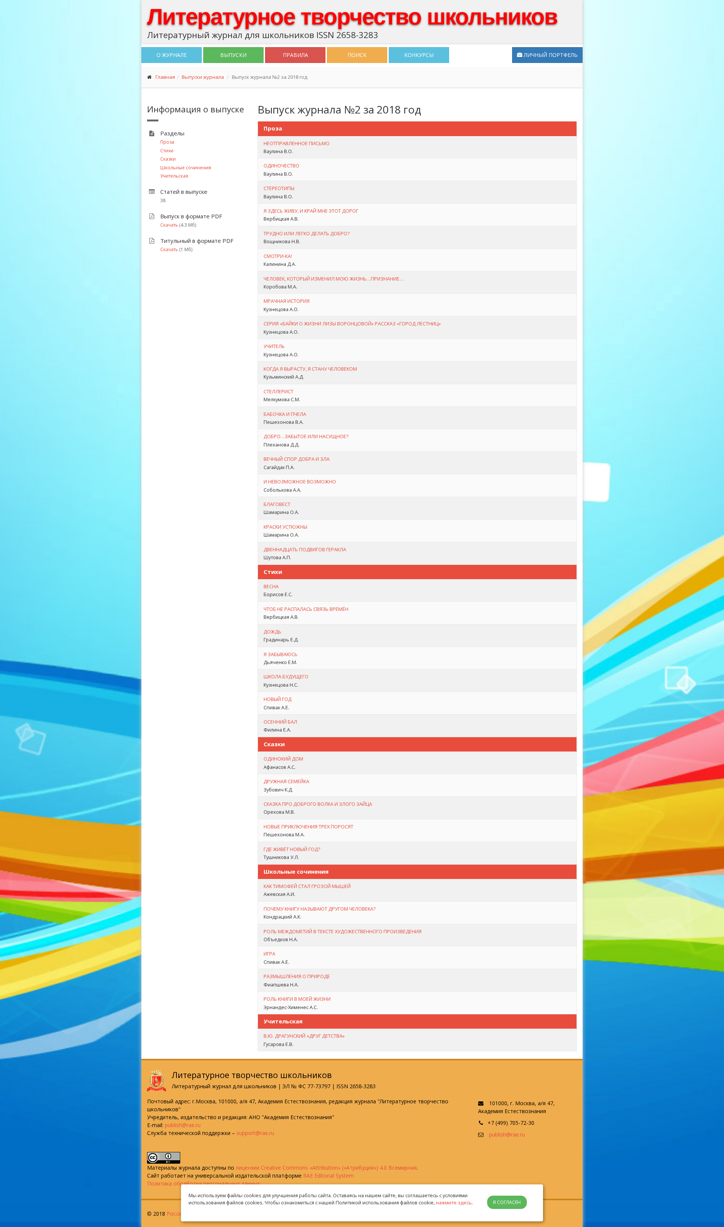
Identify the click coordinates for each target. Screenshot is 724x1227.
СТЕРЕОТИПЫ (279, 188)
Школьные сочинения (185, 167)
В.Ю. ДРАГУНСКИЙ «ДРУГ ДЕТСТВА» (304, 1035)
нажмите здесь (454, 1202)
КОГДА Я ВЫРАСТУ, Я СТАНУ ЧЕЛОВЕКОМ (310, 368)
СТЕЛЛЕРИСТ (278, 391)
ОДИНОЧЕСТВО (281, 165)
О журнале (171, 54)
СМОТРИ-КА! (278, 256)
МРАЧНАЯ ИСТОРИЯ (287, 301)
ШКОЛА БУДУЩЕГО (286, 676)
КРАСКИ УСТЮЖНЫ (285, 526)
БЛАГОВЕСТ (277, 504)
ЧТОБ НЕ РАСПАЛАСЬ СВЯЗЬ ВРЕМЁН (306, 609)
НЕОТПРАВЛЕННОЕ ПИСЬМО (297, 143)
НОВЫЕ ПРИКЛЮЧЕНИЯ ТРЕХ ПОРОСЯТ (308, 826)
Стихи (166, 150)
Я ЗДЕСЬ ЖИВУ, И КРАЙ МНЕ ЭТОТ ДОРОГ (311, 210)
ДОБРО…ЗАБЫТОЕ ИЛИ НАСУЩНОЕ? (306, 436)
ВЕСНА (271, 586)
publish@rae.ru (183, 1125)
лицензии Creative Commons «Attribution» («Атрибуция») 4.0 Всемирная (326, 1167)
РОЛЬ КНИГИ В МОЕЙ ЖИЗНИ (297, 998)
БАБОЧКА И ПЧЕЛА (285, 414)
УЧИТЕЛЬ (274, 346)
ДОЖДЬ (272, 631)
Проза (167, 142)
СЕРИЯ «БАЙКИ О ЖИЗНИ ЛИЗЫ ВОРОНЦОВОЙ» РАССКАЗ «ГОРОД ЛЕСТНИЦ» (352, 323)
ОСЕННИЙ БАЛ (280, 721)
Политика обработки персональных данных (203, 1183)
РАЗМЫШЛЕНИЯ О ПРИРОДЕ (297, 976)
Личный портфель (550, 54)
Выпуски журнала (203, 77)
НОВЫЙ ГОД (277, 699)
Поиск (357, 54)
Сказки (168, 159)
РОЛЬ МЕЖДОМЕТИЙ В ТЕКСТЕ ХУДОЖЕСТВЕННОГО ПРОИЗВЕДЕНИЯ (343, 931)
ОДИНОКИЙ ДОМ (283, 758)
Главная (165, 77)
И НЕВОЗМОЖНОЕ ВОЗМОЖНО (300, 481)
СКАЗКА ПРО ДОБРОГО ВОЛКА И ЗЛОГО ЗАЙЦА (318, 804)
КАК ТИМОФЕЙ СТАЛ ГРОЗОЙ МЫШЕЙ (307, 886)
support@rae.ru (255, 1133)
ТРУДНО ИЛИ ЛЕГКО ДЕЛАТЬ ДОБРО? (307, 233)
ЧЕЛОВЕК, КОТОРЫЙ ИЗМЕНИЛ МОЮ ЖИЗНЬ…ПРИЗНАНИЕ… (333, 278)
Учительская (174, 176)
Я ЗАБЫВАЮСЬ (281, 654)
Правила (295, 54)
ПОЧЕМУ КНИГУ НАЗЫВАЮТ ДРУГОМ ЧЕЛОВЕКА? (320, 908)
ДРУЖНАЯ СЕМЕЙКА (286, 781)
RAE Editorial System (328, 1175)
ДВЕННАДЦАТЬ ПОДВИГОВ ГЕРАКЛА (305, 549)
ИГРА (269, 953)
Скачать (169, 225)
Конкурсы (419, 54)
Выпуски (233, 54)
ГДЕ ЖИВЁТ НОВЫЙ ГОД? (292, 849)
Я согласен (507, 1202)
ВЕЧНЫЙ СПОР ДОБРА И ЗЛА (297, 459)
